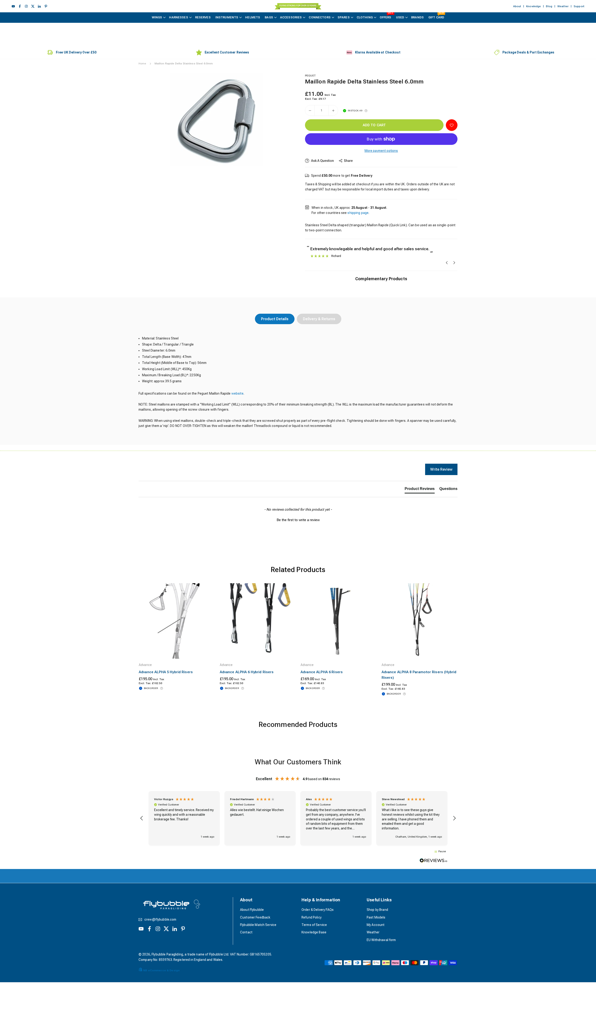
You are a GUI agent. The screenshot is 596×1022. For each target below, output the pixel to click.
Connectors (319, 17)
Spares (344, 17)
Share (348, 161)
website (237, 393)
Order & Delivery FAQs (317, 910)
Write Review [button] (441, 469)
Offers (386, 15)
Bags (269, 17)
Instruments (226, 17)
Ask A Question (322, 161)
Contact (246, 932)
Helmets (252, 17)
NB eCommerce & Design (161, 970)
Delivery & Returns (319, 319)
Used (400, 17)
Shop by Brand (377, 910)
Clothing (365, 17)
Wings (157, 17)
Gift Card (436, 15)
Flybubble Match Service (258, 925)
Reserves (203, 17)
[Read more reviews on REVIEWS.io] (433, 861)
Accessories (291, 17)
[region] (298, 818)
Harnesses (178, 17)
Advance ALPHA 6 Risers (322, 672)
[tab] (420, 489)
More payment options (381, 151)
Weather (563, 6)
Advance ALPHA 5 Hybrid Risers (166, 672)
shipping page (358, 213)
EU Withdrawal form (381, 940)
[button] (283, 118)
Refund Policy (311, 917)
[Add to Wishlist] (451, 125)
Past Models (376, 917)
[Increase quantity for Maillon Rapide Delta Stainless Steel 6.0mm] (333, 110)
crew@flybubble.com (160, 919)
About (517, 6)
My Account (375, 925)
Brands (417, 17)
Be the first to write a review (298, 520)
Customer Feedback (255, 917)
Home (142, 63)
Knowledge (533, 6)
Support (579, 6)
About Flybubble (252, 910)
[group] (217, 119)
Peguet (310, 75)
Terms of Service (314, 925)
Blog (549, 6)
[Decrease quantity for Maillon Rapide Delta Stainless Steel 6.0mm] (310, 110)
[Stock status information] (366, 110)
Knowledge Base (313, 932)
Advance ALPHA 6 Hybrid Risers (247, 672)
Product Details (274, 319)
